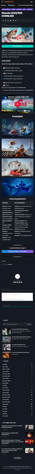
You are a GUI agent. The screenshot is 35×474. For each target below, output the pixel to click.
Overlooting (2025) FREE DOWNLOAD (20, 352)
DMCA (18, 466)
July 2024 (17, 406)
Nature (19, 9)
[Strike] (9, 300)
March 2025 (17, 387)
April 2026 (17, 364)
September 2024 (17, 401)
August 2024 (17, 404)
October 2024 (17, 399)
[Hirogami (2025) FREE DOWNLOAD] (6, 332)
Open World (6, 9)
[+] (23, 299)
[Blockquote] (15, 300)
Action (20, 338)
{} (20, 299)
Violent (29, 9)
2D (16, 346)
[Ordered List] (11, 300)
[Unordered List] (13, 300)
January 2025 (17, 392)
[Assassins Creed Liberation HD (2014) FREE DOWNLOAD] (29, 427)
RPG (24, 9)
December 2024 (17, 394)
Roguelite (15, 354)
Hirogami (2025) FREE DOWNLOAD (20, 329)
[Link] (19, 300)
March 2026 (17, 366)
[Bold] (3, 300)
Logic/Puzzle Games (17, 332)
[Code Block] (17, 300)
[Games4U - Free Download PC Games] (9, 1)
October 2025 (17, 378)
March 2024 (17, 416)
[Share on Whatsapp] (8, 20)
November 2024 (17, 397)
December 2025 (17, 373)
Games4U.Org (12, 466)
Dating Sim (25, 338)
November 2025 (17, 376)
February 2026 (17, 369)
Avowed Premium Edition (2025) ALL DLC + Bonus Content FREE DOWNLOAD (12, 450)
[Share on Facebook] (5, 20)
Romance (25, 346)
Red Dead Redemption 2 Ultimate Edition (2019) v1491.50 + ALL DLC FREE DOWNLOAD (12, 442)
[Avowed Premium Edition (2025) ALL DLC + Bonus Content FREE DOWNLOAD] (29, 450)
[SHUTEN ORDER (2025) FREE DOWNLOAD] (6, 339)
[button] (3, 1)
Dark (13, 9)
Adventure (15, 338)
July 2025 (17, 385)
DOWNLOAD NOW (17, 46)
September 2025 (17, 380)
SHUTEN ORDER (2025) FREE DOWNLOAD (21, 336)
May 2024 (17, 411)
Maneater (10, 264)
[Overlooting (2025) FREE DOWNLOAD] (6, 355)
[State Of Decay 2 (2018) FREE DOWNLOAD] (29, 434)
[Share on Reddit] (11, 20)
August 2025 (17, 383)
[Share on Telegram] (13, 20)
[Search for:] (15, 324)
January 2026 (17, 371)
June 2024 (17, 409)
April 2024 (17, 413)
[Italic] (5, 300)
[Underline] (7, 300)
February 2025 (17, 390)
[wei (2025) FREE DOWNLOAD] (6, 347)
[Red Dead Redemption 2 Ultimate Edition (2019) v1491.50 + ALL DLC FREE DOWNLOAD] (29, 441)
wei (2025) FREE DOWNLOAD (18, 344)
